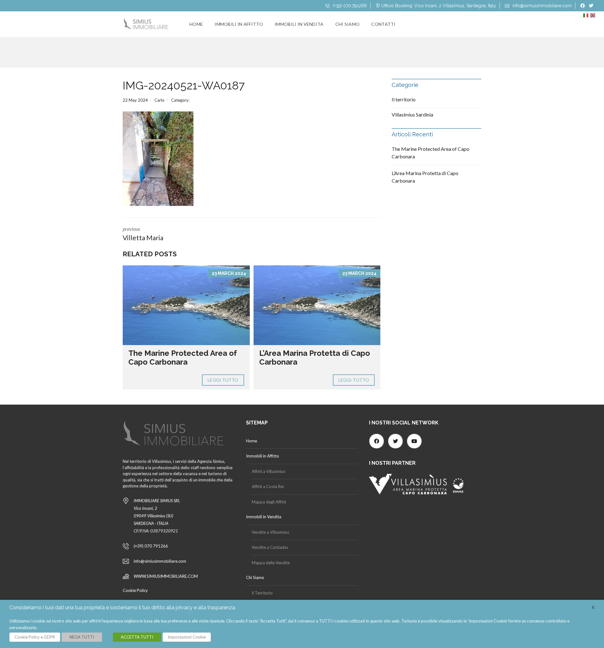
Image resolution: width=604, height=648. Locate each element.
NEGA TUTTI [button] (82, 636)
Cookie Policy (135, 590)
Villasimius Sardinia (412, 114)
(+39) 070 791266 (151, 546)
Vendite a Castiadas (270, 547)
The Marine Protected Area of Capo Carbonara (182, 358)
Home (196, 24)
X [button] (593, 607)
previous (143, 234)
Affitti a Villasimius (268, 471)
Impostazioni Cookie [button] (187, 636)
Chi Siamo (347, 24)
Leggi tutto (223, 380)
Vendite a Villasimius (270, 532)
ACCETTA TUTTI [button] (137, 636)
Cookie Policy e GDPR (34, 636)
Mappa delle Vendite (271, 562)
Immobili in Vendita (299, 24)
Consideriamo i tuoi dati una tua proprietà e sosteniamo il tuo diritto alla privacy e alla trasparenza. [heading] (122, 608)
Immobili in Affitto (239, 24)
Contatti (383, 24)
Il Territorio (262, 592)
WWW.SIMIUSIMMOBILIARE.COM (166, 576)
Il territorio (404, 99)
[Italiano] (586, 17)
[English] (593, 17)
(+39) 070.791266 (349, 5)
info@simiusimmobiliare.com (541, 5)
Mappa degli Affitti (269, 501)
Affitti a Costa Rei (268, 486)
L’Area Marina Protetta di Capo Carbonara (314, 358)
